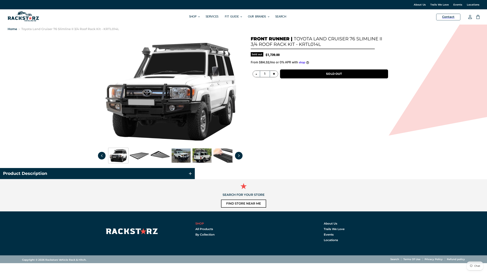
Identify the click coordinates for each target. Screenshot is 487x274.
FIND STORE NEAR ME (243, 203)
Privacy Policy (434, 259)
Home (12, 29)
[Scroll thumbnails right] (239, 155)
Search (280, 16)
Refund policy (456, 259)
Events (457, 4)
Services (212, 16)
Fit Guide (232, 16)
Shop (193, 16)
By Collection (205, 234)
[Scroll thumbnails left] (102, 155)
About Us (420, 4)
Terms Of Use (411, 259)
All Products (204, 229)
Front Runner (270, 38)
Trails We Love (439, 4)
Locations (473, 4)
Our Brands (257, 16)
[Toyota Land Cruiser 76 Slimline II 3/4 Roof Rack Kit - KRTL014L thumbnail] (118, 155)
